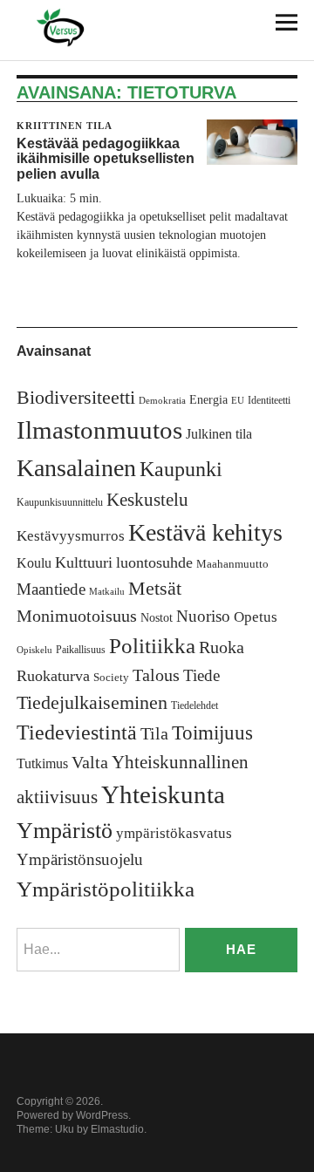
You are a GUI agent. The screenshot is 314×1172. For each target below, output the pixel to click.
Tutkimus (42, 763)
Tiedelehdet (194, 705)
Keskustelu (147, 499)
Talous (156, 675)
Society (111, 677)
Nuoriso (203, 616)
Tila (154, 734)
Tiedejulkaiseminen (92, 702)
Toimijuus (212, 733)
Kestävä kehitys (205, 532)
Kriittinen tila (65, 125)
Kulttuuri (84, 562)
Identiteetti (269, 400)
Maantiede (51, 589)
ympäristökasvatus (174, 833)
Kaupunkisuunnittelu (60, 502)
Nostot (156, 617)
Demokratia (162, 400)
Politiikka (152, 645)
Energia (208, 399)
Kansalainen (76, 467)
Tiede (201, 675)
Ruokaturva (53, 676)
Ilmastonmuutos (99, 430)
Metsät (154, 588)
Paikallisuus (81, 650)
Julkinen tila (219, 433)
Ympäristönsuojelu (80, 859)
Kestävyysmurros (71, 536)
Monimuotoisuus (77, 615)
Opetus (255, 617)
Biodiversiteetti (76, 397)
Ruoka (221, 647)
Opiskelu (34, 650)
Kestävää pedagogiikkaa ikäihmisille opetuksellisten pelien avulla (106, 158)
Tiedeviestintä (77, 732)
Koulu (34, 562)
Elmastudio (117, 1129)
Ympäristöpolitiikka (106, 889)
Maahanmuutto (232, 563)
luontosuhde (154, 562)
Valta (90, 762)
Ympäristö (65, 830)
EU (237, 400)
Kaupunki (181, 469)
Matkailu (107, 591)
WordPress (102, 1115)
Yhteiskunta (163, 794)
